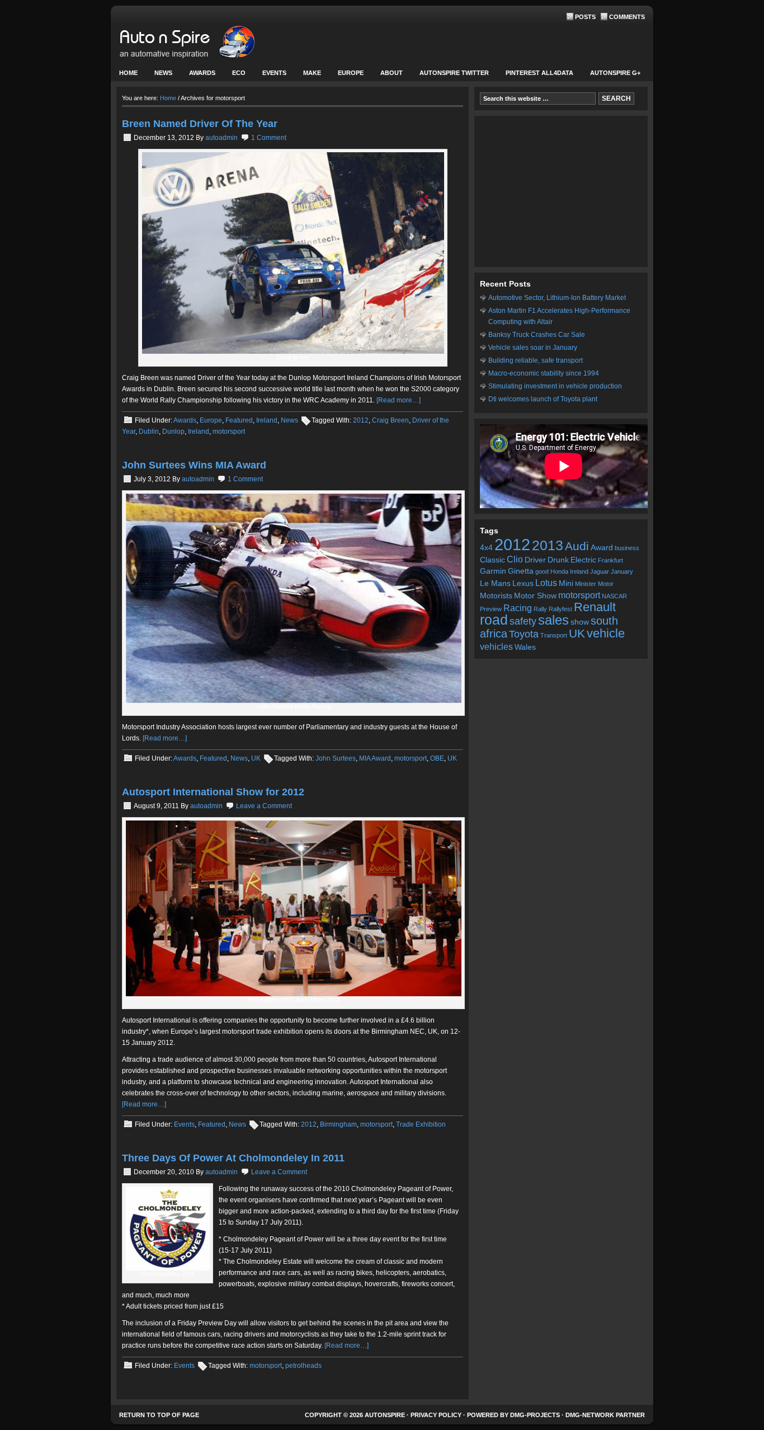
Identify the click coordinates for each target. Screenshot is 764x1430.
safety (523, 621)
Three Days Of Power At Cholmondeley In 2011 (233, 1158)
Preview (491, 609)
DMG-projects (535, 1415)
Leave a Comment (264, 806)
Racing (517, 608)
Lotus (546, 583)
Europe (346, 75)
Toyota (524, 634)
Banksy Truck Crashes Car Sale (536, 335)
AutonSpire (222, 44)
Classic (492, 560)
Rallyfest (560, 609)
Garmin (493, 571)
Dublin (149, 431)
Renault (595, 607)
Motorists (496, 596)
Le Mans (495, 583)
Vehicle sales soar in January (532, 347)
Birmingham (338, 1124)
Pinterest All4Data (539, 72)
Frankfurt (610, 560)
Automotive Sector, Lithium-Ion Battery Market (557, 298)
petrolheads (303, 1366)
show (579, 622)
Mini (566, 583)
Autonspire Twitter (454, 72)
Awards (202, 72)
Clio (515, 559)
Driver (535, 560)
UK (256, 758)
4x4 (486, 547)
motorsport (229, 431)
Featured (239, 420)
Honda (559, 571)
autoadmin (221, 138)
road (494, 619)
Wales (525, 647)
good (542, 571)
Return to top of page (159, 1415)
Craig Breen (390, 420)
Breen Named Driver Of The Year (199, 123)
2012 (361, 420)
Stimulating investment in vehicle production (555, 386)
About (387, 75)
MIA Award (375, 758)
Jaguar (599, 571)
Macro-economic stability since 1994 (543, 373)
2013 (547, 545)
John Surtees (335, 758)
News (159, 75)
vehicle (606, 633)
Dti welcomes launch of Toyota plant (542, 399)
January (622, 571)
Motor (606, 583)
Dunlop (173, 431)
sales (553, 620)
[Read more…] (398, 400)
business (627, 548)
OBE (437, 758)
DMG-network (589, 1415)
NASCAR (614, 596)
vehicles (496, 646)
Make (308, 75)
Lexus (523, 583)
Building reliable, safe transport (535, 360)
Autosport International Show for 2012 (213, 792)
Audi (577, 546)
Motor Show (535, 596)
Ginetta (521, 571)
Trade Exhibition (421, 1124)
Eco (239, 72)
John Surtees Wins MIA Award (194, 465)
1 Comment (268, 138)
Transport (553, 635)
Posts (585, 16)
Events (270, 75)
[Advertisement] (561, 191)
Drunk (558, 560)
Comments (627, 16)
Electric (583, 560)
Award (602, 547)
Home (128, 72)
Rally (540, 609)
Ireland (266, 420)
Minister (585, 583)
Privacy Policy (436, 1415)
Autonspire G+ (615, 72)
